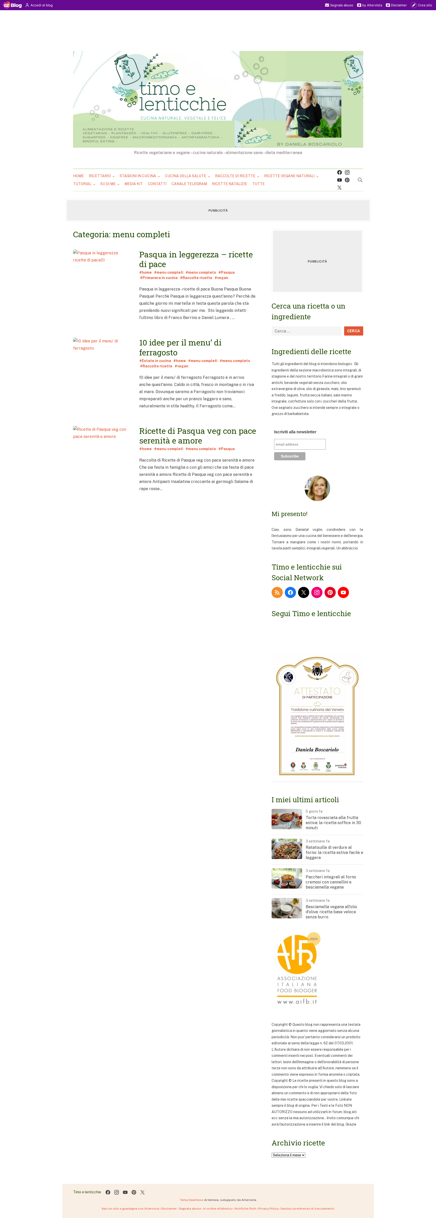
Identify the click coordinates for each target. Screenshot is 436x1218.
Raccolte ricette (197, 278)
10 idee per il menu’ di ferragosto (180, 347)
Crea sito (425, 5)
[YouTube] (343, 592)
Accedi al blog (42, 5)
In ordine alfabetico (218, 1208)
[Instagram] (347, 172)
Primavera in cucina (160, 278)
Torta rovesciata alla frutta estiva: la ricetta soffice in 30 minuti (333, 822)
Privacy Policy (268, 1208)
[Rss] (277, 592)
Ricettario (100, 176)
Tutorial (82, 184)
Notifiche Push (245, 1208)
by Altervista (372, 5)
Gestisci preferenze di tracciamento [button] (307, 1208)
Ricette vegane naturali (289, 176)
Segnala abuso (341, 5)
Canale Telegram (189, 184)
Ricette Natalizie (229, 184)
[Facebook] (339, 172)
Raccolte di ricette (235, 176)
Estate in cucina (156, 361)
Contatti (157, 184)
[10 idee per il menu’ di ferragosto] (102, 377)
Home (78, 176)
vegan (222, 278)
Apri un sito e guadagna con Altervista (130, 1208)
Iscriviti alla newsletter (295, 432)
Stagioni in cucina (138, 176)
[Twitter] (339, 187)
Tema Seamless (191, 1200)
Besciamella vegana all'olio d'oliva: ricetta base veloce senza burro (331, 911)
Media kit (133, 184)
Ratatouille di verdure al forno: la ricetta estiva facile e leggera (334, 852)
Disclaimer (399, 5)
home (147, 272)
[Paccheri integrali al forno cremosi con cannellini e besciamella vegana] (287, 887)
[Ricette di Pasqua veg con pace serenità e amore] (102, 465)
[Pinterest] (347, 180)
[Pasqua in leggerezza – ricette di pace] (102, 289)
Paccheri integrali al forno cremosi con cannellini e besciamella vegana (331, 882)
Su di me (108, 184)
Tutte (258, 184)
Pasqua (228, 272)
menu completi (170, 272)
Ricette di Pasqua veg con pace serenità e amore (197, 435)
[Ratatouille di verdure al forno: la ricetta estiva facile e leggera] (287, 858)
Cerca (353, 331)
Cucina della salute (185, 176)
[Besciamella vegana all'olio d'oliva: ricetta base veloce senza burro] (287, 917)
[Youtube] (339, 180)
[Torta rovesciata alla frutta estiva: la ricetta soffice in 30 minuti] (287, 828)
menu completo (202, 272)
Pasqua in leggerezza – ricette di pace (196, 259)
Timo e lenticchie (87, 1192)
